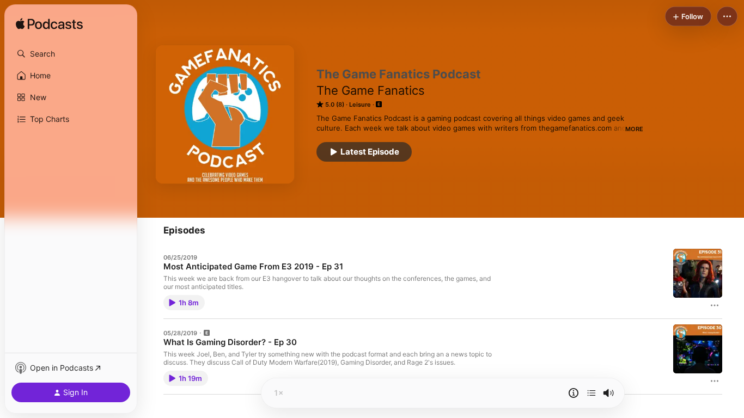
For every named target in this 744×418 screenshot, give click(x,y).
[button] (71, 54)
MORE (634, 129)
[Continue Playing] (591, 393)
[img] (49, 24)
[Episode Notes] (573, 393)
